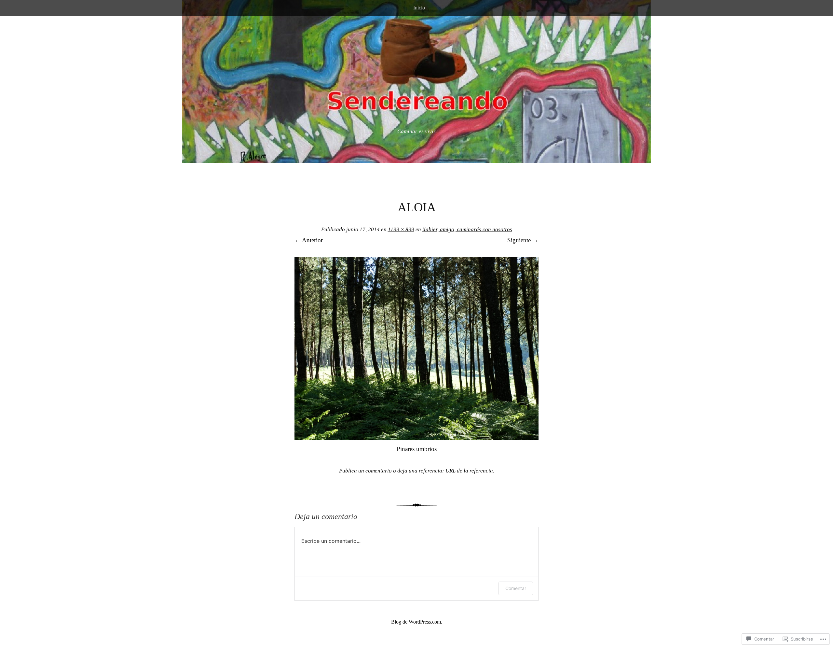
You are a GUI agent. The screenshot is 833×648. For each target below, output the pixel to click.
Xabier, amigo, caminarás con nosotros (467, 229)
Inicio (419, 7)
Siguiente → (523, 240)
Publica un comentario (365, 471)
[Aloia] (416, 437)
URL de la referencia (469, 471)
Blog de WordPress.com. (416, 622)
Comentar (515, 588)
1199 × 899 (401, 229)
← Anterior (308, 240)
